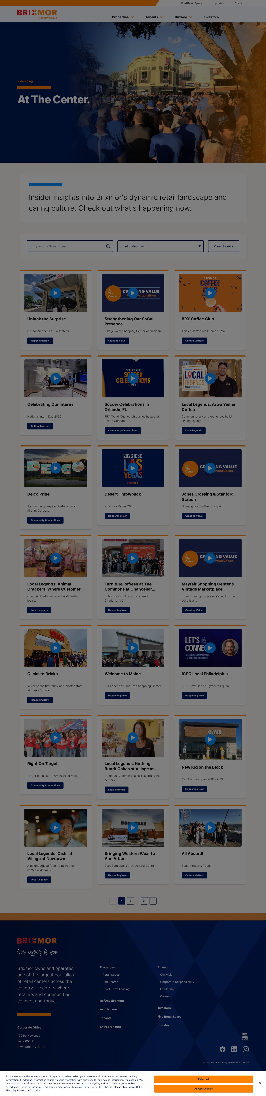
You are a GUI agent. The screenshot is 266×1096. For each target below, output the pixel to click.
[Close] (260, 1083)
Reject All (203, 1079)
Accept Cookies (203, 1088)
